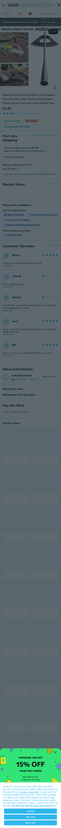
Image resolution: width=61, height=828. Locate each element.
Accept (30, 811)
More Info (30, 822)
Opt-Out (30, 817)
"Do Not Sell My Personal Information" (32, 805)
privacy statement (29, 791)
